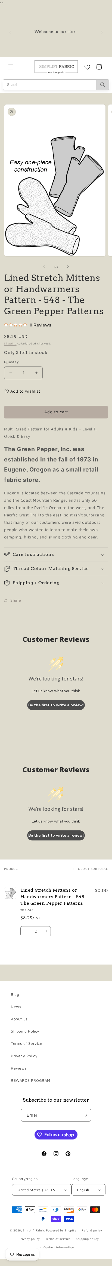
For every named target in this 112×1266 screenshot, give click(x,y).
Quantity (11, 362)
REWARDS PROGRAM (30, 1080)
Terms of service (57, 1238)
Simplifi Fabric (34, 1230)
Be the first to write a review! (56, 705)
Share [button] (15, 600)
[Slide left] (44, 267)
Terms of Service (26, 1043)
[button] (11, 67)
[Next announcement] (102, 32)
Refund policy (92, 1230)
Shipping (10, 343)
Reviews (18, 1068)
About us (19, 1019)
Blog (15, 994)
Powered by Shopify (61, 1230)
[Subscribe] (85, 1115)
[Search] (102, 85)
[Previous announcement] (10, 32)
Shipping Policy (25, 1031)
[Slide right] (68, 267)
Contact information (58, 1247)
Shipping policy (87, 1238)
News (16, 1006)
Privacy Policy (24, 1056)
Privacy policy (29, 1238)
